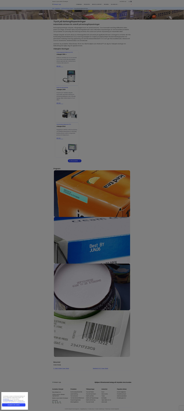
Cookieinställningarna (8, 400)
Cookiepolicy (6, 399)
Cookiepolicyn (21, 402)
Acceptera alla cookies (14, 405)
